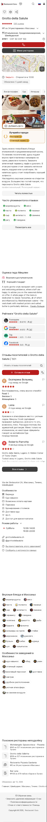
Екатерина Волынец (21, 379)
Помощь (36, 805)
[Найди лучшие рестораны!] (9, 4)
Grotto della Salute (15, 18)
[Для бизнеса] (20, 4)
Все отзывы (18, 469)
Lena (11, 405)
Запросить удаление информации (21, 799)
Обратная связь (25, 796)
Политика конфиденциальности (24, 802)
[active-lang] (39, 4)
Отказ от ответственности (19, 805)
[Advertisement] (23, 250)
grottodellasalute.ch (15, 537)
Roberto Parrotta (19, 441)
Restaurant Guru (31, 810)
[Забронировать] (23, 44)
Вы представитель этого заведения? (23, 546)
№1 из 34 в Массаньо (18, 28)
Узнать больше (37, 306)
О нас (38, 799)
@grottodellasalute (14, 540)
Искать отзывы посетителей (17, 365)
